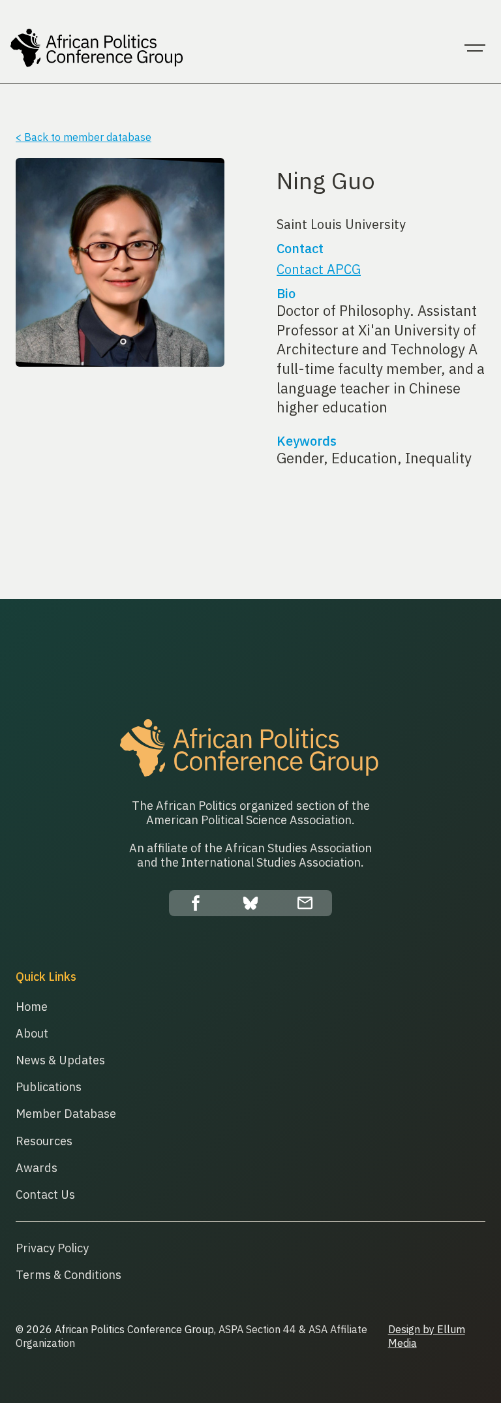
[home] (97, 48)
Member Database (66, 1113)
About (32, 1033)
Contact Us (45, 1194)
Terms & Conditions (68, 1274)
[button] (475, 48)
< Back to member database (83, 137)
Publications (49, 1086)
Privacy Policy (52, 1248)
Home (32, 1006)
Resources (44, 1141)
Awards (36, 1167)
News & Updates (60, 1060)
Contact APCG (319, 269)
